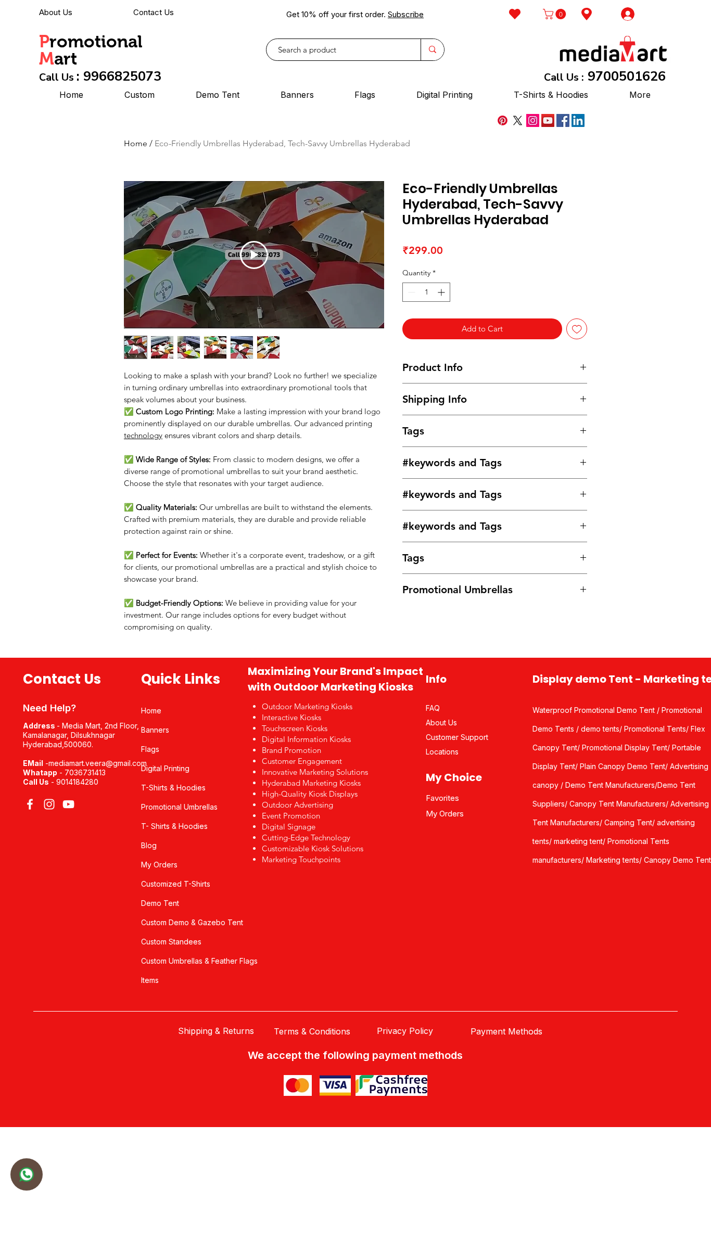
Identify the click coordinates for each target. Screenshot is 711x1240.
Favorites (442, 798)
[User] (26, 1174)
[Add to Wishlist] (577, 329)
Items (150, 980)
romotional (96, 41)
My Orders (159, 864)
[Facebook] (562, 120)
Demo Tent (160, 903)
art (65, 58)
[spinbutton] (426, 292)
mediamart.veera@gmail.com (97, 763)
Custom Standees (171, 941)
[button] (555, 14)
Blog (149, 845)
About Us (55, 12)
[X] (517, 120)
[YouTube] (547, 120)
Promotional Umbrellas (179, 806)
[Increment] (442, 292)
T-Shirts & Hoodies (173, 787)
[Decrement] (410, 292)
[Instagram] (532, 120)
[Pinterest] (502, 120)
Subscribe (406, 14)
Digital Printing (165, 768)
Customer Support (457, 737)
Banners (155, 729)
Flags (150, 749)
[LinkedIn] (578, 120)
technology (143, 435)
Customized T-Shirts (175, 883)
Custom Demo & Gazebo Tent (192, 922)
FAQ (433, 708)
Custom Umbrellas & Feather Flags (199, 960)
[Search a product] (432, 49)
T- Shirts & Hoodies (174, 826)
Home (135, 143)
